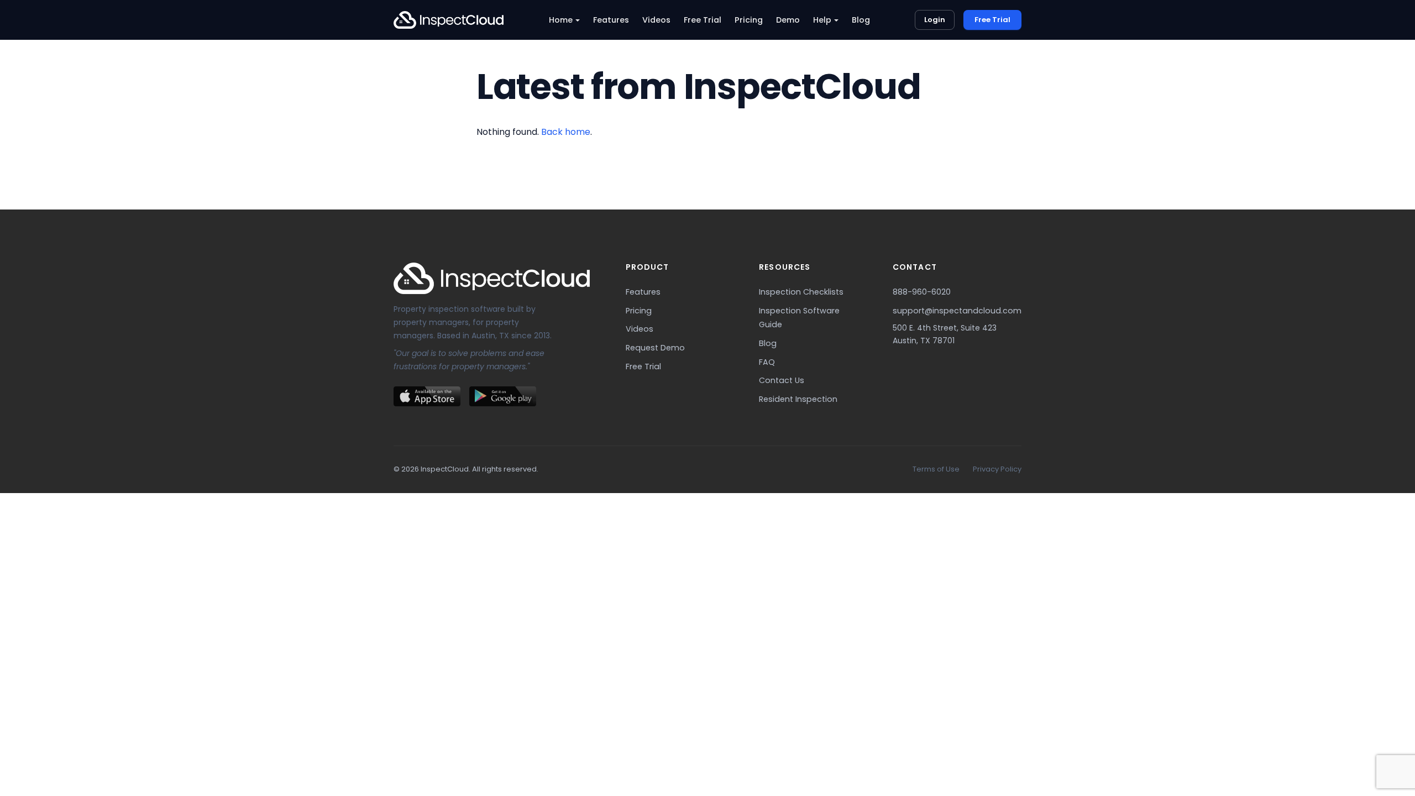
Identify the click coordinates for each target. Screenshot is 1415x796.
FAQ (767, 362)
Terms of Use (936, 469)
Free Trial (702, 19)
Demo (788, 19)
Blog (861, 19)
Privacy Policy (997, 469)
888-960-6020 (922, 291)
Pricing (749, 19)
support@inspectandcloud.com (957, 310)
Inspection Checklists (801, 291)
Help (822, 19)
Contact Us (781, 380)
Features (611, 19)
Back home (565, 131)
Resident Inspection (798, 399)
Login (934, 19)
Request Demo (655, 347)
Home (561, 19)
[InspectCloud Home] (449, 20)
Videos (656, 19)
